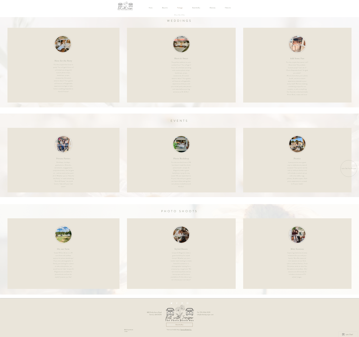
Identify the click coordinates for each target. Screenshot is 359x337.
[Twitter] (171, 303)
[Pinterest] (182, 303)
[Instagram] (187, 303)
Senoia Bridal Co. (186, 329)
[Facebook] (177, 303)
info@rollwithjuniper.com (205, 314)
